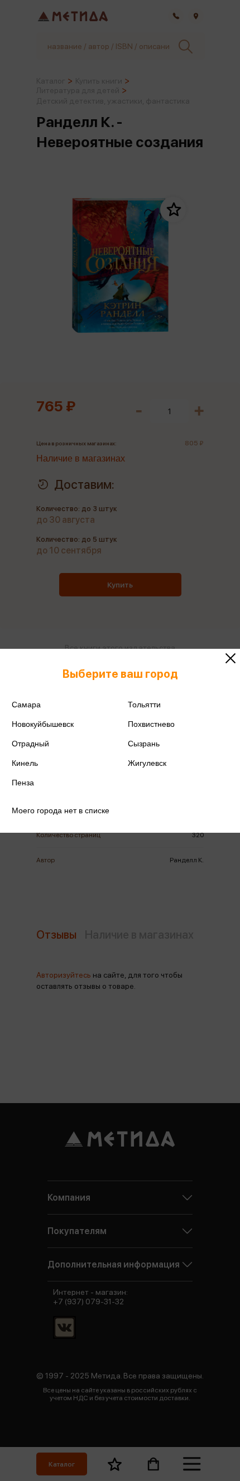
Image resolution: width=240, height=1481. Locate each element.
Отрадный (30, 743)
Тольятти (144, 704)
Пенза (23, 782)
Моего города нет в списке (60, 810)
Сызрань (144, 743)
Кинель (25, 763)
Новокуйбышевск (43, 724)
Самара (26, 704)
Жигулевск (147, 763)
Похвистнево (151, 724)
